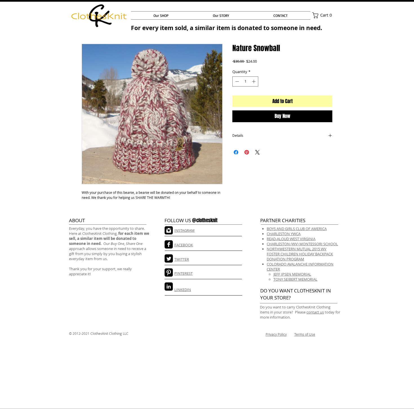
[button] (323, 15)
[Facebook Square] (168, 244)
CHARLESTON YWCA (284, 233)
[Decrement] (236, 81)
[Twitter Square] (168, 258)
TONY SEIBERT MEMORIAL (295, 279)
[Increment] (254, 81)
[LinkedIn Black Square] (168, 286)
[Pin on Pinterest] (246, 152)
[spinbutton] (245, 81)
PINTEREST (183, 273)
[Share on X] (257, 152)
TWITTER (181, 259)
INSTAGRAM (184, 230)
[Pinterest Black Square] (168, 272)
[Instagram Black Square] (168, 230)
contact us (315, 312)
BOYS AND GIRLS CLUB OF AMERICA (297, 228)
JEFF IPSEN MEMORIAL (292, 274)
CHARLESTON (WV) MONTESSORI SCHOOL (302, 243)
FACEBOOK (183, 244)
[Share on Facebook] (236, 152)
